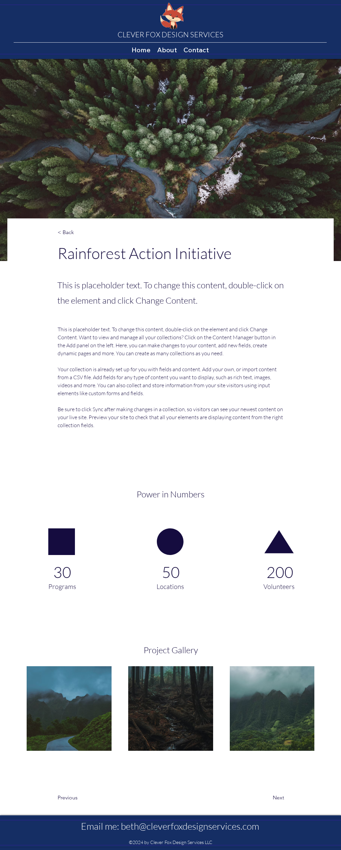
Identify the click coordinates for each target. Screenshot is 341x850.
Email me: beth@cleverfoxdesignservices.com (170, 826)
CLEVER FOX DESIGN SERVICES (170, 34)
